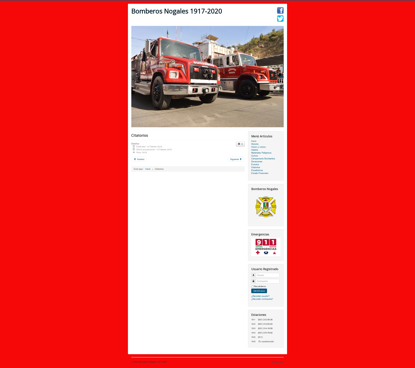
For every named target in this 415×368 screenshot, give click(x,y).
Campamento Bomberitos (263, 158)
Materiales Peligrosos (261, 152)
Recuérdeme (260, 286)
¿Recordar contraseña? (262, 298)
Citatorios (255, 167)
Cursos (254, 155)
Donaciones (256, 161)
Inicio (253, 141)
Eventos (255, 164)
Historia (254, 143)
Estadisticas (257, 170)
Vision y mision (258, 146)
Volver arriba (278, 361)
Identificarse (259, 290)
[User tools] (240, 144)
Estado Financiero (259, 173)
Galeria (254, 149)
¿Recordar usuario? (260, 295)
